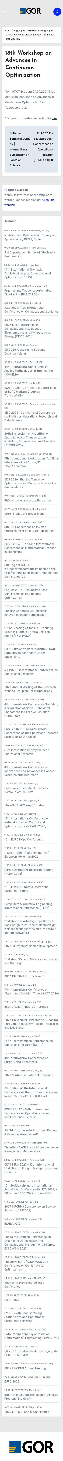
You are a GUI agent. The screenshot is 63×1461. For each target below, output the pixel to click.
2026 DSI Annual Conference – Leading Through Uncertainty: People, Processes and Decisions (31, 1023)
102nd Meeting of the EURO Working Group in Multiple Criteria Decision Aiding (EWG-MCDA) (28, 631)
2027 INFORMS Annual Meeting (25, 1368)
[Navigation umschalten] (4, 12)
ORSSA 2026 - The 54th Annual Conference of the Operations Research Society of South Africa (31, 733)
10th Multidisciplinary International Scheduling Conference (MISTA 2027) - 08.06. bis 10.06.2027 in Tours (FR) (30, 1189)
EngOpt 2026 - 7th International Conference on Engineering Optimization (26, 593)
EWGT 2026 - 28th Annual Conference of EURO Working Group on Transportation (30, 391)
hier (54, 118)
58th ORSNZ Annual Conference (26, 1006)
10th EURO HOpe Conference (23, 839)
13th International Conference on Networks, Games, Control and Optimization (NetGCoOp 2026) (27, 822)
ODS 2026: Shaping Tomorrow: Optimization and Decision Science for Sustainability (30, 483)
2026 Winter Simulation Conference (28, 1075)
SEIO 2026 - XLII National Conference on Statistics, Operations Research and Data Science (30, 416)
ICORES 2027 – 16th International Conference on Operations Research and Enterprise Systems (28, 1113)
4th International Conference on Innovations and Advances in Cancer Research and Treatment (29, 771)
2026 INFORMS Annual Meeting (25, 976)
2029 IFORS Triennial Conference (26, 1412)
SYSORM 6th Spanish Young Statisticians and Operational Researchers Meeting (24, 1317)
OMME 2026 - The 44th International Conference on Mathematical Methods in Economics (30, 547)
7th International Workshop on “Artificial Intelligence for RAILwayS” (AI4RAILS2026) (31, 462)
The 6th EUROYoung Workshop (24, 805)
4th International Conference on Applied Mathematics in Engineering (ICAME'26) (28, 370)
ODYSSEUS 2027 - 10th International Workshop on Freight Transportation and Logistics (31, 1168)
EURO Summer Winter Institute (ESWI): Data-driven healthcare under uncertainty (30, 652)
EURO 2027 (11, 1300)
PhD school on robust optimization (27, 500)
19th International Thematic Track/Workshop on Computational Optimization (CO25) (27, 273)
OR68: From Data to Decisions (24, 513)
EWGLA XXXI (12, 1223)
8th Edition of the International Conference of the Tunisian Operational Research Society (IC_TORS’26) (31, 1092)
